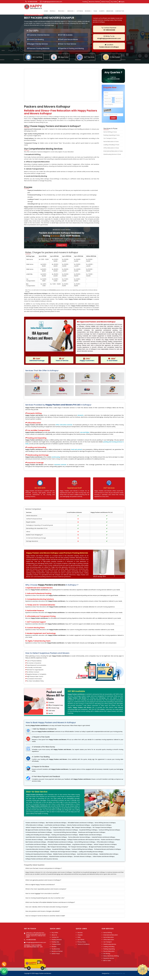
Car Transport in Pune (110, 138)
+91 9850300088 (113, 79)
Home (46, 11)
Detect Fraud (105, 2)
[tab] (74, 868)
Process (61, 11)
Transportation (56, 944)
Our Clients (81, 939)
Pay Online (114, 2)
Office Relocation (108, 939)
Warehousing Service (109, 944)
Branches (109, 11)
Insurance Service (108, 958)
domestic (80, 415)
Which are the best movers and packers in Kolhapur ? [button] (43, 868)
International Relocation (110, 934)
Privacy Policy (82, 941)
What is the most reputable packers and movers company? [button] (45, 889)
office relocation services (64, 425)
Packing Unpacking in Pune (111, 135)
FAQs (79, 937)
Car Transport (107, 941)
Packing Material (56, 939)
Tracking (84, 2)
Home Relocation (108, 937)
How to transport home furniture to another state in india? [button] (45, 916)
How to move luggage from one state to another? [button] (42, 893)
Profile (52, 11)
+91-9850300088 (109, 30)
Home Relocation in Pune (111, 141)
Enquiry (122, 2)
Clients (101, 11)
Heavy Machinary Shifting (111, 955)
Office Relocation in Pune (111, 148)
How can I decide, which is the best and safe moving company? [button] (46, 907)
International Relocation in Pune (113, 151)
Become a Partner (94, 2)
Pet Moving (106, 953)
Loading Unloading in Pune (111, 145)
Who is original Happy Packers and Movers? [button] (40, 885)
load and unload (76, 449)
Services (70, 11)
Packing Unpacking (109, 948)
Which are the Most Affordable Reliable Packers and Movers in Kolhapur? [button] (50, 902)
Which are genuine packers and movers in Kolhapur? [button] (43, 880)
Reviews (87, 11)
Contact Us (119, 11)
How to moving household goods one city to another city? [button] (44, 898)
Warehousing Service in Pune (112, 154)
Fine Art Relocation (109, 951)
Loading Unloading (108, 946)
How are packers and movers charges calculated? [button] (42, 911)
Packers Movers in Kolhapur (109, 47)
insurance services (60, 464)
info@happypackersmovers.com (109, 38)
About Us (54, 934)
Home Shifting (107, 932)
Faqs (95, 11)
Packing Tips (55, 941)
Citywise (80, 11)
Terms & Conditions (84, 944)
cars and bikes (84, 432)
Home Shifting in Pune (110, 132)
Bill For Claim (107, 960)
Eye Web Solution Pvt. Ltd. (117, 973)
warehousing (56, 457)
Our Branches (56, 948)
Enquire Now (61, 245)
